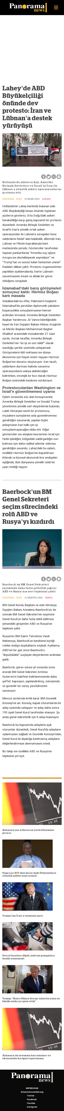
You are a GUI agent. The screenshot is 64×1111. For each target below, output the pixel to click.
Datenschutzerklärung (32, 1092)
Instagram (32, 1107)
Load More (32, 766)
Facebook (32, 1099)
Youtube (31, 1103)
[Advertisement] (32, 49)
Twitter (30, 1096)
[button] (56, 7)
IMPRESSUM (32, 1088)
